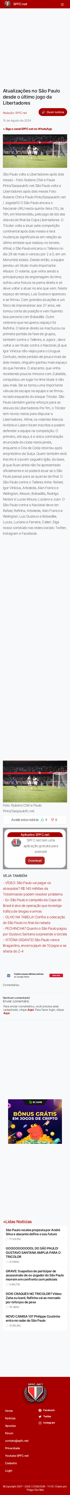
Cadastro (11, 1463)
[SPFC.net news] (35, 975)
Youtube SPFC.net (17, 1455)
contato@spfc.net (16, 1440)
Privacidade (12, 1448)
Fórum (9, 1433)
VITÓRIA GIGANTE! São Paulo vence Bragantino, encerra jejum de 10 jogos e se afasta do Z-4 (34, 945)
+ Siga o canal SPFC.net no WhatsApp (27, 129)
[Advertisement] (35, 46)
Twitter (47, 1416)
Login (8, 1470)
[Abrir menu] (62, 4)
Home (9, 1411)
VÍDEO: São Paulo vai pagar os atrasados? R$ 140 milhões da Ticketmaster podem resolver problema (32, 888)
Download (34, 860)
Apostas (10, 1425)
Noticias (10, 1418)
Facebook (49, 1410)
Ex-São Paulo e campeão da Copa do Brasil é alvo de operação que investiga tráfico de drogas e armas (32, 905)
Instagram (49, 1422)
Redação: (15, 113)
